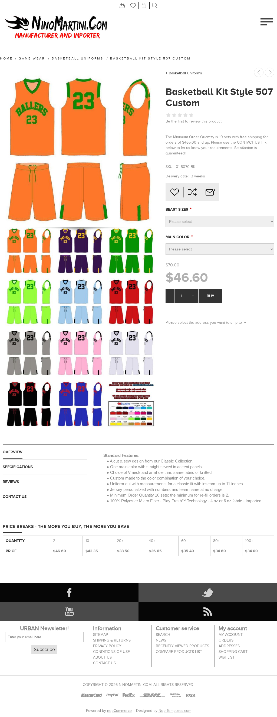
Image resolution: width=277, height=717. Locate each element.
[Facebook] (69, 592)
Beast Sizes (177, 209)
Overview (12, 452)
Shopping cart (233, 651)
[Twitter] (207, 592)
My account (231, 634)
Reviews (11, 482)
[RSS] (207, 611)
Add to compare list (192, 192)
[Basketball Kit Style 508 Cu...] (269, 72)
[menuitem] (121, 634)
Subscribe (44, 649)
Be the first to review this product (194, 121)
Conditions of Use (111, 651)
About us (102, 657)
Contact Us (15, 496)
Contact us (104, 663)
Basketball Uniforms (185, 73)
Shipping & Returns (112, 640)
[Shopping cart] (122, 5)
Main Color (178, 237)
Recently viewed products (182, 646)
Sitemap (100, 634)
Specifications (18, 467)
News (161, 640)
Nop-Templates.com (175, 710)
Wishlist (227, 657)
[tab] (45, 452)
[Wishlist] (133, 5)
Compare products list (179, 651)
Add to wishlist (174, 192)
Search (163, 634)
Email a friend (210, 192)
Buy (210, 296)
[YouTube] (69, 611)
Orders (226, 640)
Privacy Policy (107, 646)
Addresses (229, 646)
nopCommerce (119, 710)
